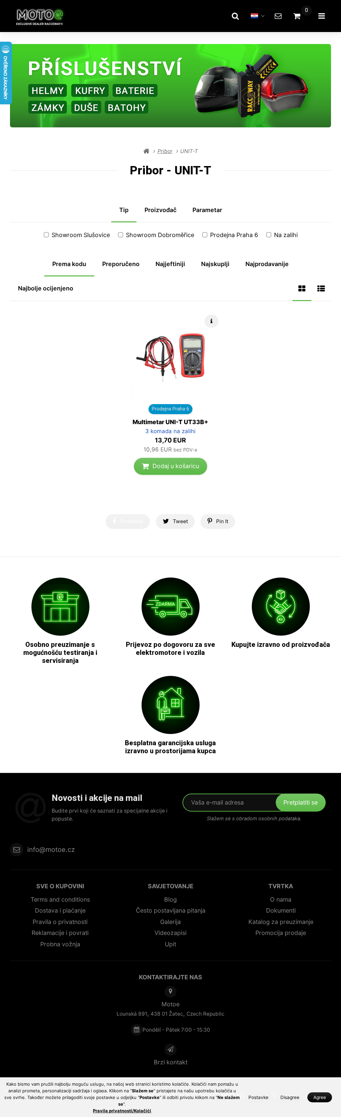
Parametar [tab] (207, 209)
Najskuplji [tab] (215, 263)
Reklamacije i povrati (60, 932)
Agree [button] (319, 1097)
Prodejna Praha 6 (234, 234)
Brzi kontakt (170, 1062)
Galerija (170, 921)
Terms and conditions (60, 899)
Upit (170, 944)
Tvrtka (280, 886)
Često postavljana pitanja (170, 910)
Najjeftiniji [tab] (170, 263)
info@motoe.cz (51, 850)
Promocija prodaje (280, 932)
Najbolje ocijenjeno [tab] (45, 288)
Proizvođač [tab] (160, 209)
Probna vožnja (60, 944)
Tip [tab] (124, 209)
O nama (280, 899)
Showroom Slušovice (81, 234)
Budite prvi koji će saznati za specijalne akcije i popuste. (110, 815)
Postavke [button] (258, 1097)
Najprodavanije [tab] (267, 263)
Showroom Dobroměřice (160, 234)
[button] (170, 466)
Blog (170, 899)
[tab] (301, 288)
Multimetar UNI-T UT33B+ (170, 421)
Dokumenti (281, 910)
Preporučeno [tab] (121, 263)
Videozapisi (170, 932)
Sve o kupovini (60, 886)
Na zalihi (286, 234)
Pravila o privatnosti (60, 921)
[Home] (43, 16)
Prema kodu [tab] (69, 263)
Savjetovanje (170, 886)
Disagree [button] (289, 1097)
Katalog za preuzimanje (280, 921)
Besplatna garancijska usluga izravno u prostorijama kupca (170, 747)
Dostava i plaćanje (60, 910)
